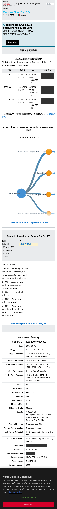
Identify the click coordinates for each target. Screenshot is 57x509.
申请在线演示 (13, 42)
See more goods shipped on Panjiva (28, 323)
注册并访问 (25, 244)
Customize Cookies (28, 497)
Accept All (28, 504)
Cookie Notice (15, 492)
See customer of (30, 222)
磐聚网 (9, 3)
